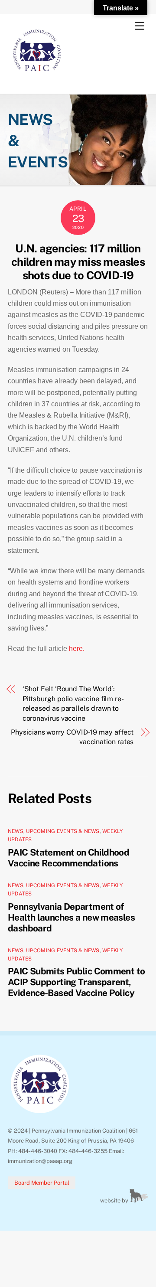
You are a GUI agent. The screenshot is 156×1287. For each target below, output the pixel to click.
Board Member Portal (41, 1182)
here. (77, 648)
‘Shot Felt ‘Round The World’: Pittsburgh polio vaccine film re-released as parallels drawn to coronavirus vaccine (73, 703)
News (15, 831)
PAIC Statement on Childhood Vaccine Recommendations (68, 858)
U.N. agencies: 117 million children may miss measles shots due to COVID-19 (78, 261)
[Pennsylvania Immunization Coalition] (37, 78)
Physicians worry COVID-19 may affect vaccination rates (72, 737)
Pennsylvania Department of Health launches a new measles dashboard (71, 917)
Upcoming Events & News (62, 831)
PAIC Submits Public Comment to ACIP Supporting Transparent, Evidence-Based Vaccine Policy (76, 982)
